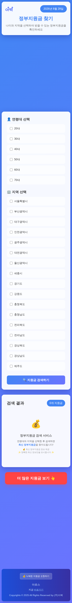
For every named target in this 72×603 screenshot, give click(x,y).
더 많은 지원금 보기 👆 (36, 478)
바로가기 (38, 589)
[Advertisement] (36, 76)
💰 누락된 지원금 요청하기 (36, 576)
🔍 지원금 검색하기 (36, 380)
